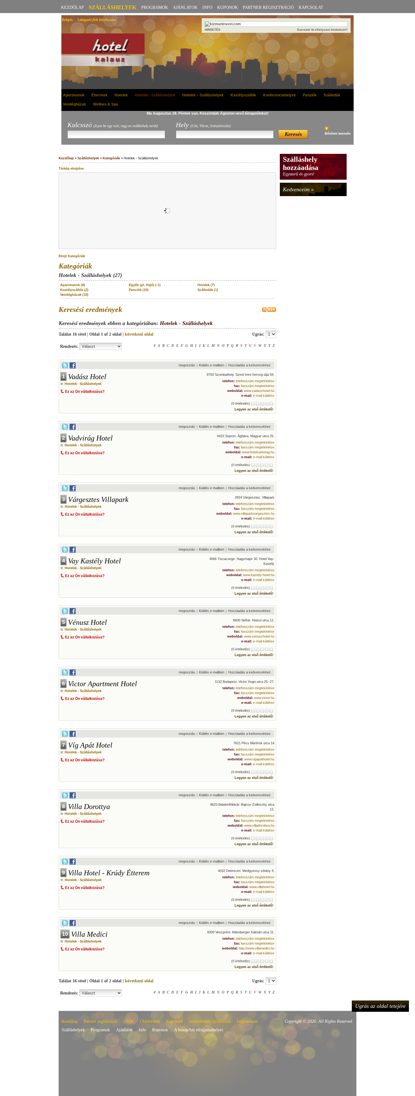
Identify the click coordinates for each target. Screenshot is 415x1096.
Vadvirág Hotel (90, 438)
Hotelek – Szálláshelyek (203, 95)
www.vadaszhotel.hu (259, 390)
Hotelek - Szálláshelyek (155, 95)
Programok (154, 7)
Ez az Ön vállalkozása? (85, 391)
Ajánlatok (185, 7)
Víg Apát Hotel (90, 745)
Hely (203, 125)
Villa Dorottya (89, 807)
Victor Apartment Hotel (102, 684)
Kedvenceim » (298, 189)
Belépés (67, 20)
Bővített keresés (338, 133)
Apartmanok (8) (72, 285)
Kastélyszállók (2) (74, 290)
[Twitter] (65, 367)
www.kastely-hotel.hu (258, 575)
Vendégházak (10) (74, 294)
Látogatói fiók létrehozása (96, 20)
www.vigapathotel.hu (259, 759)
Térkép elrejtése (71, 168)
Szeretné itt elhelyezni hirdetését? (322, 29)
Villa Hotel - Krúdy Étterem (108, 873)
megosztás (187, 365)
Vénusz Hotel (87, 622)
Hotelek (121, 95)
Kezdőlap (72, 7)
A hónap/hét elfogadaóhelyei (198, 1030)
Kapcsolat (311, 7)
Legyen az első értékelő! (254, 409)
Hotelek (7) (206, 285)
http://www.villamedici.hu (256, 948)
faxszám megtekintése (257, 386)
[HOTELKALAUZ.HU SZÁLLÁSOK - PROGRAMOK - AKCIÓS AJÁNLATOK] (108, 50)
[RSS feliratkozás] (269, 311)
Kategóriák (111, 158)
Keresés (293, 134)
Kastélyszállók (243, 95)
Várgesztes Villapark (98, 499)
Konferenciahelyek (279, 95)
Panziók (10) (139, 290)
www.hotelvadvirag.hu (258, 452)
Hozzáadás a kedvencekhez (249, 365)
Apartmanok (73, 95)
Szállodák (332, 95)
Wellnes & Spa (105, 104)
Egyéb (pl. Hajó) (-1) (145, 285)
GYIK (128, 1021)
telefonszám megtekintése (255, 381)
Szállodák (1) (207, 290)
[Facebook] (73, 367)
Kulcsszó (112, 125)
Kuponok (227, 7)
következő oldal (139, 334)
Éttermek (99, 95)
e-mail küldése (263, 395)
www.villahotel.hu (261, 887)
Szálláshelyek (112, 7)
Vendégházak (74, 104)
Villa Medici (89, 934)
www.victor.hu (264, 698)
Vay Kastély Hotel (94, 561)
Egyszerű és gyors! (298, 174)
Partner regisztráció (268, 7)
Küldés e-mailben (211, 365)
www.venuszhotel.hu (259, 636)
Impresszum (247, 1021)
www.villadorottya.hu (259, 825)
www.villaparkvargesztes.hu (253, 513)
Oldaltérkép (150, 1021)
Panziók (310, 95)
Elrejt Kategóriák (72, 256)
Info (207, 7)
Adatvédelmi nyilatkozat (210, 1021)
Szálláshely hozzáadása (300, 163)
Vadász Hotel (87, 377)
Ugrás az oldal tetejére (380, 1006)
